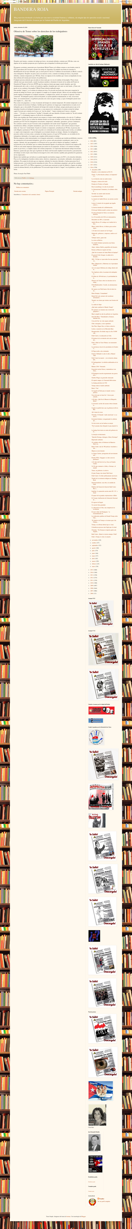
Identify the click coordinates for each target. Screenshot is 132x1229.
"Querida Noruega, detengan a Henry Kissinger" (105, 437)
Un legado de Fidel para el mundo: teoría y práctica (103, 391)
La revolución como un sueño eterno (102, 179)
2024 (91, 146)
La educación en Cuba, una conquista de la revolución (103, 508)
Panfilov (102, 1199)
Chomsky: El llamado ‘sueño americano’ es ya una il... (104, 415)
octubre (94, 543)
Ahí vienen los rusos (97, 412)
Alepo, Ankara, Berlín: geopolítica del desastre (104, 247)
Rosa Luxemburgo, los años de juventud (103, 187)
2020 (91, 157)
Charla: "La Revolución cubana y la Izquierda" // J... (104, 175)
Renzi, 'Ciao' (95, 388)
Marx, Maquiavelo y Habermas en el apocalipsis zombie (105, 264)
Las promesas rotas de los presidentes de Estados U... (105, 347)
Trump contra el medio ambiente (100, 385)
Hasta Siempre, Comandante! (100, 293)
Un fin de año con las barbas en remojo (102, 423)
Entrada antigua (77, 191)
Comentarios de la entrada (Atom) (31, 194)
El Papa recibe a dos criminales (100, 351)
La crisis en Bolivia (97, 240)
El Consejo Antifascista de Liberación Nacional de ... (105, 499)
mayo (93, 556)
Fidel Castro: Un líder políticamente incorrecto (104, 476)
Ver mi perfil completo (104, 1201)
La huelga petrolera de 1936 (99, 383)
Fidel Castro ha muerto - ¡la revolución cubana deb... (104, 359)
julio (93, 550)
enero (93, 566)
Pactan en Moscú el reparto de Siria (101, 250)
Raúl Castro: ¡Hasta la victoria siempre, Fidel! (104, 534)
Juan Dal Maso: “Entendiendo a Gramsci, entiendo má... (103, 317)
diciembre (95, 170)
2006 (91, 593)
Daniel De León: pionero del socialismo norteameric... (102, 297)
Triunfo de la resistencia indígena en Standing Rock (104, 479)
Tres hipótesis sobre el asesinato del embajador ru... (104, 273)
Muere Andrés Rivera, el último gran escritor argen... (104, 227)
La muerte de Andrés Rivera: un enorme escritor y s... (105, 199)
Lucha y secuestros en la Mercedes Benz (102, 329)
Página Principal (49, 191)
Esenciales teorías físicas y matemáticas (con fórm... (104, 370)
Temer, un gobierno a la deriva (100, 470)
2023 (91, 149)
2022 (91, 151)
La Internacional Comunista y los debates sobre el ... (104, 190)
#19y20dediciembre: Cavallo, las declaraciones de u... (104, 285)
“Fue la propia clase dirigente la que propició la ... (105, 426)
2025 (91, 144)
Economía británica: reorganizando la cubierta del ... (104, 420)
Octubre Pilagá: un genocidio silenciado (102, 378)
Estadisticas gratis (91, 1181)
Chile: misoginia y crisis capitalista (101, 323)
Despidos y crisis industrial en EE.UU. (102, 172)
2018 (91, 162)
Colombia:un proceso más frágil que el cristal (104, 527)
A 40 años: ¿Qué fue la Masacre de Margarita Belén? (104, 400)
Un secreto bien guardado (99, 505)
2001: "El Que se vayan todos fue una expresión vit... (105, 260)
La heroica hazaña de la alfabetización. (102, 207)
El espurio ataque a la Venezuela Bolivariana (104, 380)
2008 (91, 588)
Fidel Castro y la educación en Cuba (101, 336)
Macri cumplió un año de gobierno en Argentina (105, 314)
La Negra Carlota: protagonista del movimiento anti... (105, 454)
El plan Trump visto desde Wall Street (102, 473)
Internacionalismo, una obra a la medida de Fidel (103, 483)
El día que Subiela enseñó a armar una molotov (105, 210)
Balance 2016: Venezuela (98, 366)
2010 (91, 583)
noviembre (95, 540)
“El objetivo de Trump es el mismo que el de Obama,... (104, 521)
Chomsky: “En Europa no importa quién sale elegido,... (104, 530)
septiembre (95, 545)
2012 (91, 577)
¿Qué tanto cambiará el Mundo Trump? (102, 307)
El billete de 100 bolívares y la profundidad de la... (104, 277)
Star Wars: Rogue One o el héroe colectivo (103, 326)
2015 (91, 570)
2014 (91, 572)
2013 (91, 575)
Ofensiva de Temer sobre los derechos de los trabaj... (104, 281)
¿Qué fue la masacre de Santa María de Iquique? (105, 252)
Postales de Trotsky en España (100, 184)
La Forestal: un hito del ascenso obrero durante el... (104, 404)
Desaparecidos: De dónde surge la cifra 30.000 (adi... (104, 332)
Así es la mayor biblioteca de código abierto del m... (105, 268)
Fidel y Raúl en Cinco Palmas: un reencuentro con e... (104, 343)
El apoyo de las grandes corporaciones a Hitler (104, 495)
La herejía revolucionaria (98, 434)
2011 (91, 580)
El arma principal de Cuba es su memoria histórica (103, 213)
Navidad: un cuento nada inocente (101, 194)
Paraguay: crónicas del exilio (99, 181)
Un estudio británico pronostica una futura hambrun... (103, 243)
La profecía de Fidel (97, 196)
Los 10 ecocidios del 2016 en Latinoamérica (104, 217)
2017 (91, 165)
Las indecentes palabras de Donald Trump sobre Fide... (105, 517)
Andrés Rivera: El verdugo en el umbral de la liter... (104, 223)
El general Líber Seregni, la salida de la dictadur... (102, 256)
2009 (91, 585)
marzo (94, 561)
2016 (91, 167)
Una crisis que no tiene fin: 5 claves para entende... (103, 396)
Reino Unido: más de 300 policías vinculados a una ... (104, 447)
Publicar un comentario (22, 187)
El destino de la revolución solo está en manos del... (104, 339)
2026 (91, 141)
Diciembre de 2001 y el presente (100, 219)
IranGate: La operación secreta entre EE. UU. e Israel (105, 492)
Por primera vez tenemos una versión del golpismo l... (103, 310)
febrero (94, 564)
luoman (68, 1216)
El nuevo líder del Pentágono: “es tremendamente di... (101, 512)
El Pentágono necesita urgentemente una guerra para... (105, 374)
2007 (91, 591)
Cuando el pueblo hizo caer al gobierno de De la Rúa (105, 408)
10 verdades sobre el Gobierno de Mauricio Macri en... (103, 443)
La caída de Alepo (97, 304)
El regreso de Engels (97, 502)
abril (93, 558)
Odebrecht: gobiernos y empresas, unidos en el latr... (104, 234)
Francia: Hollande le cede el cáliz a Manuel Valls (103, 354)
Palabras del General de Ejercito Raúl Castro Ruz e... (104, 487)
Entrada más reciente (20, 191)
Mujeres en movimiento (98, 451)
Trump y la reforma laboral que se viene (103, 525)
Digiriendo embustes (97, 440)
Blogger (83, 1216)
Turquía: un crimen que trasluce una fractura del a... (105, 301)
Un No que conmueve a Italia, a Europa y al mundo (104, 467)
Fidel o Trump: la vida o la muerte (101, 537)
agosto (94, 548)
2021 (91, 154)
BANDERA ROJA (31, 9)
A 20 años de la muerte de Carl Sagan (102, 231)
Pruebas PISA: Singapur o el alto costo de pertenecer (103, 458)
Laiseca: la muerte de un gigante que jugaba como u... (104, 204)
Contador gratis (91, 1191)
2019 (91, 159)
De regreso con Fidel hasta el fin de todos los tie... (104, 290)
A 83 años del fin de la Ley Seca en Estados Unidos (104, 462)
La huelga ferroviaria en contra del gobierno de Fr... (105, 431)
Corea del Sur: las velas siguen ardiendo (102, 321)
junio (93, 553)
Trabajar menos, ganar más (99, 238)
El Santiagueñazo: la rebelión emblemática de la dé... (105, 363)
